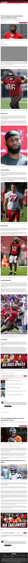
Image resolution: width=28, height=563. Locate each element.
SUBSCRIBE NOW (23, 0)
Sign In (26, 2)
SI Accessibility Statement (6, 556)
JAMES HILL (5, 401)
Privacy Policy (4, 555)
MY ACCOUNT (19, 0)
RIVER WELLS (6, 540)
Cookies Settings (12, 556)
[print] (5, 408)
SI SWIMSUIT (6, 0)
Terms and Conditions (22, 555)
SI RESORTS (12, 0)
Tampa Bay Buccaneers (4, 44)
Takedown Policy (17, 555)
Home (1, 412)
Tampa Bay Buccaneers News (6, 412)
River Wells (2, 424)
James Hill (2, 21)
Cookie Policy (11, 555)
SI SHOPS (16, 0)
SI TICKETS (9, 0)
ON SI (3, 0)
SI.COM (1, 0)
